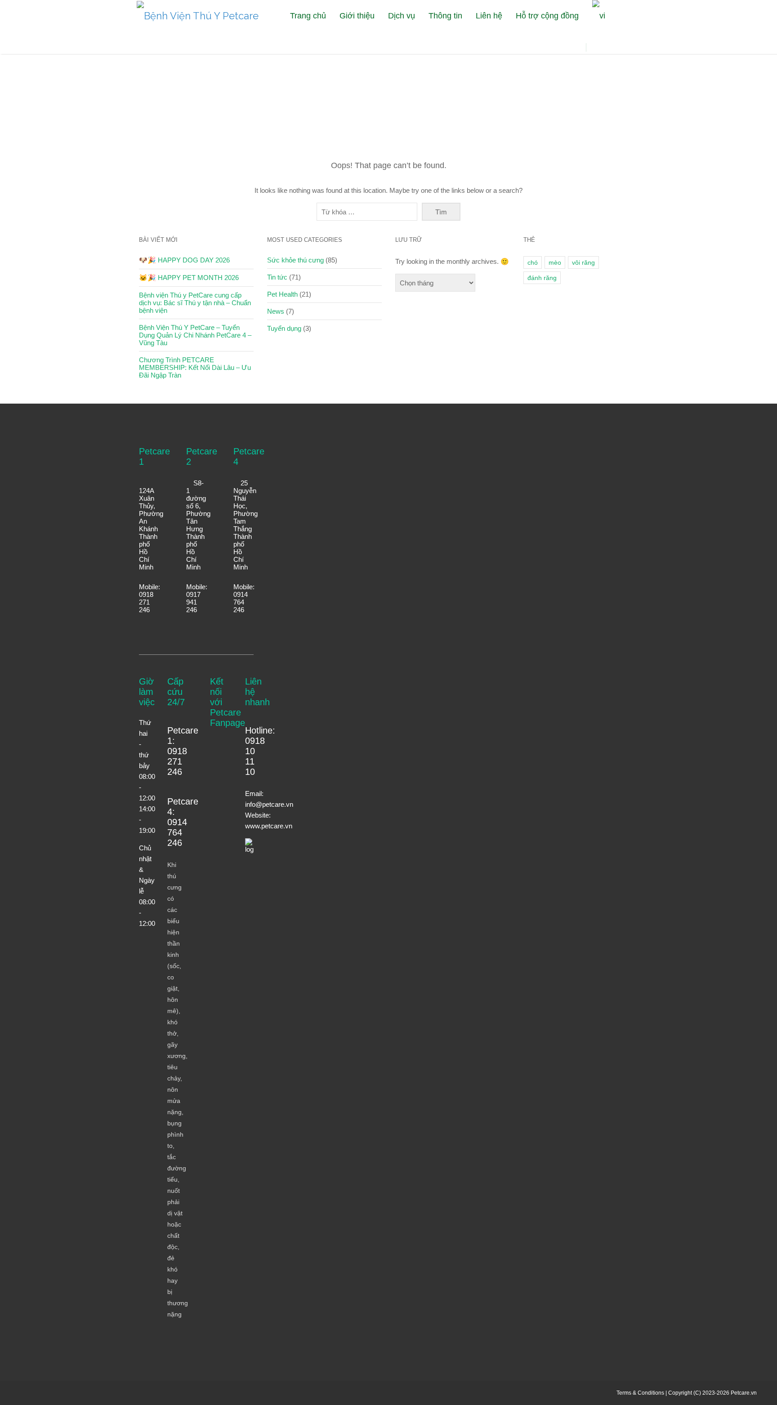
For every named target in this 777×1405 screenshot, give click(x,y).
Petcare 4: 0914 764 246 (182, 822)
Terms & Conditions (640, 1393)
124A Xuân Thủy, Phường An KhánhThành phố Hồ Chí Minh (151, 529)
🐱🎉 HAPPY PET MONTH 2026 (189, 277)
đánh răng (542, 277)
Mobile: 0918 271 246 (149, 598)
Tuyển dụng (284, 328)
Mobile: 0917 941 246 (196, 598)
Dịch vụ (401, 15)
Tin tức (277, 277)
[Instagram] (616, 47)
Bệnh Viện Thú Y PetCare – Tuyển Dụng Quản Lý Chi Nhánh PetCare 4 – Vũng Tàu (195, 335)
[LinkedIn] (639, 47)
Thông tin (445, 15)
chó (532, 262)
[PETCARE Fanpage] (594, 47)
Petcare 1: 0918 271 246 (182, 751)
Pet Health (282, 294)
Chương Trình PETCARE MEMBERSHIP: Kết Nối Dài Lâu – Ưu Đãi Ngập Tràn (195, 367)
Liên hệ (489, 15)
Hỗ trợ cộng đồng (547, 15)
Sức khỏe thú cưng (295, 260)
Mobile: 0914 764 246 (244, 598)
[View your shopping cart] (561, 53)
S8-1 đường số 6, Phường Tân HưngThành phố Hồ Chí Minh (198, 525)
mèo (555, 262)
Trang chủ (308, 15)
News (275, 311)
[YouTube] (605, 47)
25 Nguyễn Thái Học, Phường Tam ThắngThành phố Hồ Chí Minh (245, 525)
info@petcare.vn (269, 804)
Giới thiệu (357, 15)
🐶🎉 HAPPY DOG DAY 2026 (184, 260)
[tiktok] (628, 47)
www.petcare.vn (268, 826)
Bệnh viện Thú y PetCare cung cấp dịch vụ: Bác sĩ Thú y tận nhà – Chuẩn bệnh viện (195, 302)
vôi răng (583, 262)
